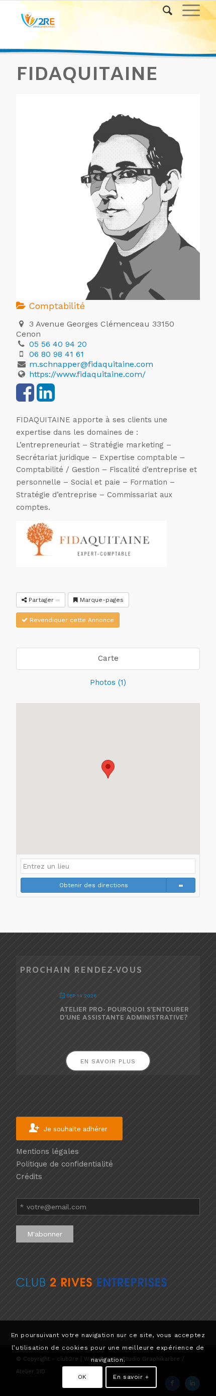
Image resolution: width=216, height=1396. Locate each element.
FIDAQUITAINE (87, 75)
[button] (108, 769)
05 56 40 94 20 (58, 344)
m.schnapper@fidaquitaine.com (91, 364)
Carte (108, 658)
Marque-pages (101, 599)
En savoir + (131, 1376)
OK (82, 1376)
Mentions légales (47, 1151)
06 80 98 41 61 (56, 354)
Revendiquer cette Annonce (71, 620)
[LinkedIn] (46, 398)
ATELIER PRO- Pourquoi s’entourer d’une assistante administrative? (124, 1013)
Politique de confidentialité (64, 1164)
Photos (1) (108, 682)
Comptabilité (55, 305)
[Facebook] (25, 398)
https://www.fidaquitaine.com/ (87, 374)
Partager (41, 599)
